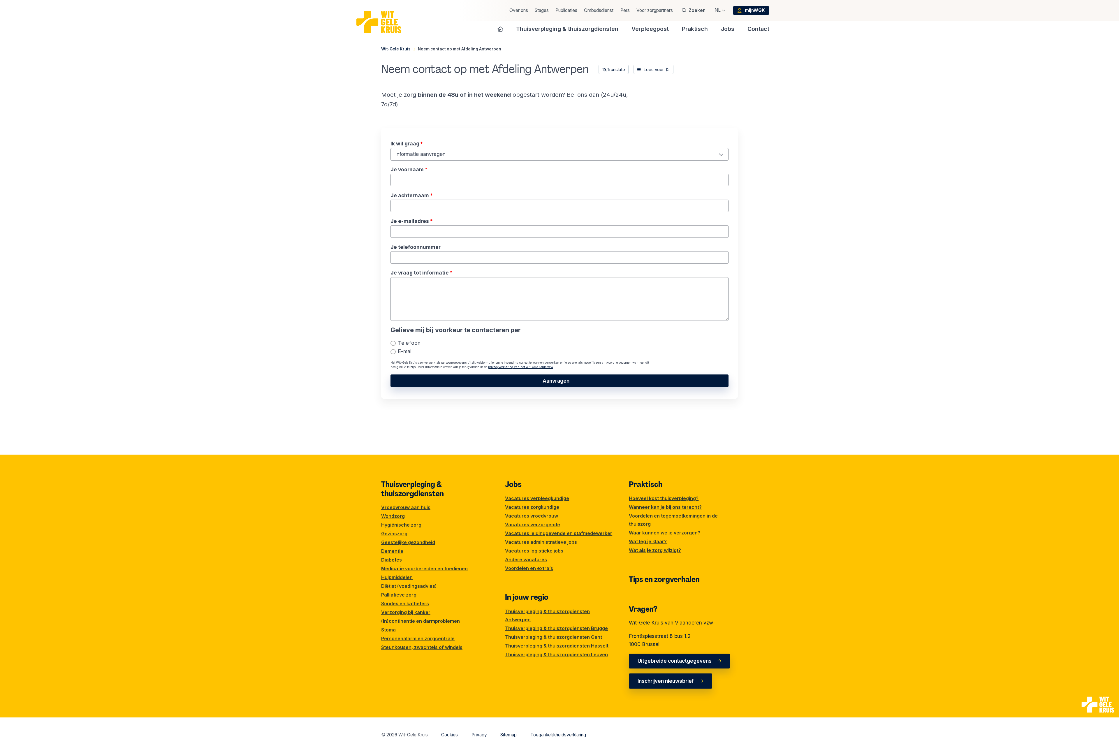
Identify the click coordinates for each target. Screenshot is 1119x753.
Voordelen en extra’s (529, 568)
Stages (542, 10)
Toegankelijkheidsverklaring (558, 735)
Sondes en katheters (405, 603)
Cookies (449, 735)
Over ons (518, 10)
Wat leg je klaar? (648, 541)
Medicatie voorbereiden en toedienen (424, 568)
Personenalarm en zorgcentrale (418, 638)
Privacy (479, 735)
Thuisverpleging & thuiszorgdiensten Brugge (556, 628)
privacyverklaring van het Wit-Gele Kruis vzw (520, 367)
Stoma (388, 630)
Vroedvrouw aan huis (405, 507)
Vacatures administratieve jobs (541, 542)
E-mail (405, 351)
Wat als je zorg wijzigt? (655, 550)
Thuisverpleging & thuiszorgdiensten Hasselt (556, 646)
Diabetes (391, 560)
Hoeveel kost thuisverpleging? (664, 498)
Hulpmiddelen (397, 577)
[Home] (500, 29)
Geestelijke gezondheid (408, 542)
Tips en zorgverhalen (664, 579)
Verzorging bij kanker (405, 612)
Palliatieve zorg (398, 595)
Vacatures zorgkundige (532, 507)
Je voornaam (407, 169)
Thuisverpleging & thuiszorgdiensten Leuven (556, 654)
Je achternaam (410, 195)
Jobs (513, 484)
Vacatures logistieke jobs (534, 551)
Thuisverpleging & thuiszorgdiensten (412, 489)
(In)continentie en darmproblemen (420, 621)
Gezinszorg (394, 533)
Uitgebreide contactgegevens (675, 661)
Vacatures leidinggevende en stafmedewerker (558, 533)
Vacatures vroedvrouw (531, 516)
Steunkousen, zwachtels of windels (421, 647)
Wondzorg (393, 516)
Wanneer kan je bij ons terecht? (665, 507)
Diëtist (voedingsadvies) (409, 586)
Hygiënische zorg (401, 525)
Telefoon (409, 343)
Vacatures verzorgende (532, 524)
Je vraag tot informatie (420, 273)
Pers (625, 10)
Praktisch (645, 484)
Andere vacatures (526, 559)
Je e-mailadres (410, 221)
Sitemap (508, 735)
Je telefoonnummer (415, 247)
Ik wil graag (406, 143)
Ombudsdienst (598, 10)
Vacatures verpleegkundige (537, 498)
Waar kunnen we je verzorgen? (664, 533)
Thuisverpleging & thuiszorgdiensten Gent (553, 637)
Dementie (392, 551)
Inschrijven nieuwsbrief (666, 681)
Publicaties (566, 10)
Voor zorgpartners (654, 10)
